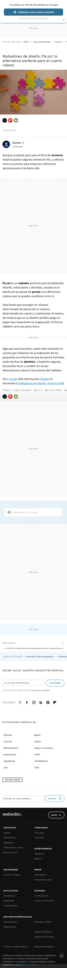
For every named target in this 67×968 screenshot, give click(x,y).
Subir (54, 815)
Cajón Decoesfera (22, 390)
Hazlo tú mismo (43, 747)
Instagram (33, 701)
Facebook (26, 701)
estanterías (9, 754)
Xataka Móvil (9, 837)
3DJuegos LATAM (42, 922)
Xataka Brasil (9, 927)
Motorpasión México (44, 946)
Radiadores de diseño (32, 383)
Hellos (45, 379)
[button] (18, 142)
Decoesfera (8, 900)
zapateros (9, 760)
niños (39, 390)
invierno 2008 (55, 383)
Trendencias (9, 895)
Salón (37, 741)
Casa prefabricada (41, 41)
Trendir (13, 379)
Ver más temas (12, 780)
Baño (37, 735)
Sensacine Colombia (44, 936)
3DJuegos (39, 832)
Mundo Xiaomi (10, 852)
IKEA (26, 41)
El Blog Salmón (41, 895)
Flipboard (10, 120)
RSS (40, 701)
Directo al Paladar (11, 874)
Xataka (6, 832)
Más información (29, 964)
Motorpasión (40, 874)
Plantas (7, 735)
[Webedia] (12, 816)
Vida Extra (39, 837)
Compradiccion (10, 905)
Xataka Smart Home (13, 847)
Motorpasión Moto (43, 879)
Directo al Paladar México (15, 946)
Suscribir (55, 683)
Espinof (38, 858)
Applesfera (8, 842)
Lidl (5, 767)
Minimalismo (10, 747)
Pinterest (47, 701)
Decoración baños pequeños (40, 656)
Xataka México (10, 922)
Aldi (36, 767)
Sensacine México (43, 931)
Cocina (58, 41)
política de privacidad (40, 690)
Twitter (4, 120)
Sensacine (39, 853)
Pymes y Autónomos (44, 900)
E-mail (16, 120)
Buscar (52, 798)
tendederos (41, 760)
